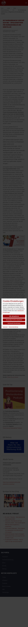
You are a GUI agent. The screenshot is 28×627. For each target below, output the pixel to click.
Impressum (5, 327)
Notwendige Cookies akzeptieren (14, 319)
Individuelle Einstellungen (14, 323)
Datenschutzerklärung (13, 327)
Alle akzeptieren (14, 316)
